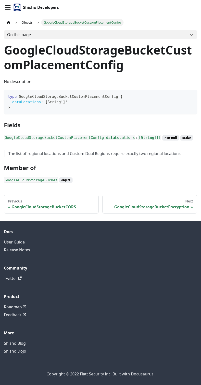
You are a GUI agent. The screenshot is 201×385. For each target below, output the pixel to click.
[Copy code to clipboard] (191, 96)
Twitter (10, 278)
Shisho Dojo (15, 351)
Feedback (13, 314)
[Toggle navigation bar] (7, 7)
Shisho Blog (15, 343)
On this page (19, 34)
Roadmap (13, 307)
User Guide (14, 242)
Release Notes (17, 250)
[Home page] (8, 22)
